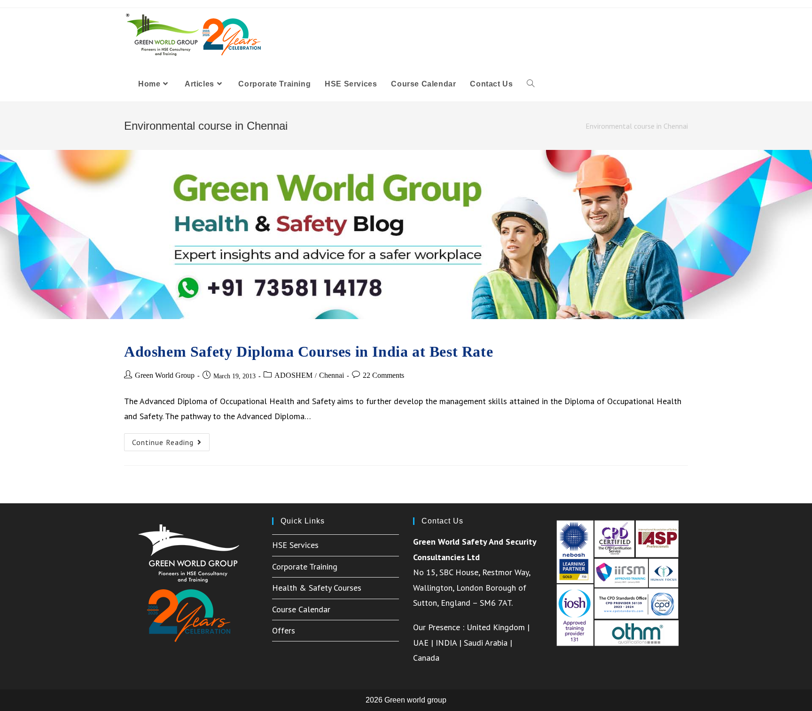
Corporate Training (304, 566)
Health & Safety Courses (316, 587)
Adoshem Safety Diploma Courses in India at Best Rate (308, 351)
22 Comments (383, 375)
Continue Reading (171, 444)
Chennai (331, 375)
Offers (283, 630)
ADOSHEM (293, 375)
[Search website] (530, 84)
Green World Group (165, 375)
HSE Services (295, 544)
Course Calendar (301, 609)
